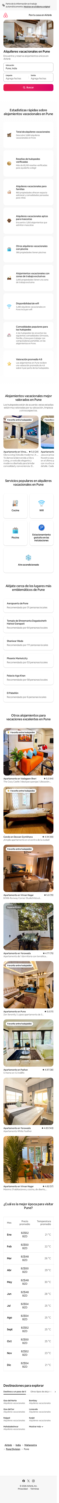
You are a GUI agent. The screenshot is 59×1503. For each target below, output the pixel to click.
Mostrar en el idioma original (37, 6)
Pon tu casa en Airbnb (40, 15)
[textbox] (16, 78)
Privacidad (23, 1489)
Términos (34, 1489)
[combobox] (28, 68)
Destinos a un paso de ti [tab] (14, 1391)
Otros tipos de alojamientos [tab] (44, 1391)
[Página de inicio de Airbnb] (5, 15)
